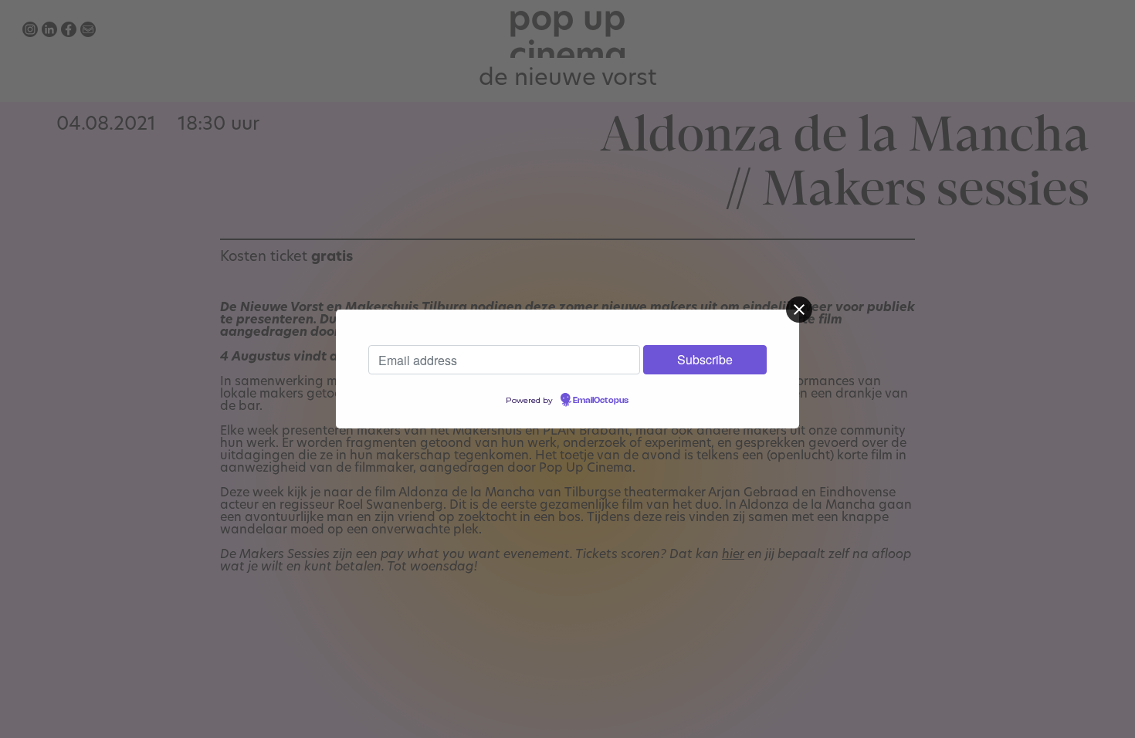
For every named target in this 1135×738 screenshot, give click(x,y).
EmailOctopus (600, 401)
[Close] (799, 309)
